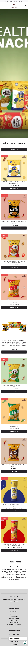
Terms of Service (14, 613)
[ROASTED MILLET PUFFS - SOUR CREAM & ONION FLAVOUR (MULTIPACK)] (14, 411)
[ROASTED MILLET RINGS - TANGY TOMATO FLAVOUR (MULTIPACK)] (14, 247)
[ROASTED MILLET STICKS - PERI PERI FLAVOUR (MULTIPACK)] (14, 207)
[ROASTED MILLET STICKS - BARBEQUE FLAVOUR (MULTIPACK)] (14, 451)
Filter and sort (14, 149)
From (14, 185)
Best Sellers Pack (14, 622)
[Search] (22, 5)
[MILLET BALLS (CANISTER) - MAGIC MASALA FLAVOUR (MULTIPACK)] (14, 490)
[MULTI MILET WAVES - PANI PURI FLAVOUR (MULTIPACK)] (14, 371)
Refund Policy (14, 615)
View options (14, 188)
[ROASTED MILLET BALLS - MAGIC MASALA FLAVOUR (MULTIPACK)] (14, 168)
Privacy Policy (14, 611)
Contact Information (14, 618)
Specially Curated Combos (14, 624)
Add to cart (14, 352)
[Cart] (25, 5)
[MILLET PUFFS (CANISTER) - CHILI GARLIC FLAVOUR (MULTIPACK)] (14, 530)
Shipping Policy (14, 616)
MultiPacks (14, 620)
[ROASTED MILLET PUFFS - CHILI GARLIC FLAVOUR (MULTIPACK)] (14, 287)
